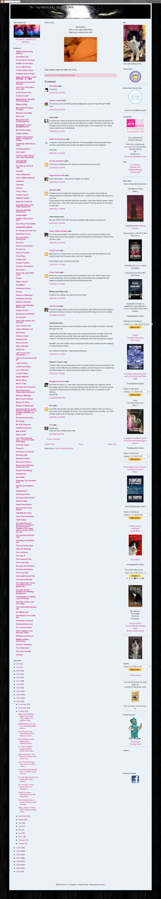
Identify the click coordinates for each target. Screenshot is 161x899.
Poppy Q (19, 448)
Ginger (19, 278)
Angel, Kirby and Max (58, 231)
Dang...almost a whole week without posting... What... (27, 810)
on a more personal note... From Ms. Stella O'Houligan (25, 439)
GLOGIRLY (20, 285)
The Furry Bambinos (24, 569)
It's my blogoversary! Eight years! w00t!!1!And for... (26, 741)
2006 (18, 861)
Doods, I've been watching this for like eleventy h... (26, 795)
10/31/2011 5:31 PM (57, 93)
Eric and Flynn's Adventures (22, 238)
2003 (18, 872)
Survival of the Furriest (25, 498)
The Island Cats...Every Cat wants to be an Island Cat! (25, 584)
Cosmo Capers (22, 195)
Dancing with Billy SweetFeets (23, 211)
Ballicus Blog (21, 104)
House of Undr (22, 310)
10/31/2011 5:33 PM (57, 110)
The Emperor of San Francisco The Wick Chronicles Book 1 (135, 469)
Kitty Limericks (22, 346)
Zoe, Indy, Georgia (23, 651)
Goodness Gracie (23, 288)
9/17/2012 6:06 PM (56, 434)
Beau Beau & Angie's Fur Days (25, 109)
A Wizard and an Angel (25, 74)
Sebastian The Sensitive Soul (26, 481)
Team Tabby (21, 520)
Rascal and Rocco (23, 462)
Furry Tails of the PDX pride (25, 274)
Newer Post (49, 444)
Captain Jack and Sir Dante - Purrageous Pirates (24, 138)
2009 (18, 851)
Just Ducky (54, 306)
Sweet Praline (21, 501)
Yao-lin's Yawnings (24, 644)
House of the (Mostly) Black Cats (25, 306)
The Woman (135, 165)
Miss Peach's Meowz (24, 399)
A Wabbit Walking (135, 170)
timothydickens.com (24, 624)
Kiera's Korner (22, 343)
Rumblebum (21, 474)
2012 (18, 698)
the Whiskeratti (22, 612)
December (22, 704)
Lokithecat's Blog (23, 367)
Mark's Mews (21, 380)
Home (81, 444)
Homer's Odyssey (23, 302)
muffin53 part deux (24, 428)
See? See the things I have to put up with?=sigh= (26, 764)
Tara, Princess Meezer (25, 516)
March (21, 837)
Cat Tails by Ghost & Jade (24, 167)
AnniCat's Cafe (22, 96)
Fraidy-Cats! (21, 259)
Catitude (19, 171)
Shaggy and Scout (57, 381)
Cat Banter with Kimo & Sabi (25, 144)
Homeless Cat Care (24, 298)
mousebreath (129, 147)
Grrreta (19, 292)
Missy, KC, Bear (22, 402)
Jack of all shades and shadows (25, 321)
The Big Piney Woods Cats (25, 536)
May (20, 830)
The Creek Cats (22, 563)
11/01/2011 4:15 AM (57, 284)
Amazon (137, 265)
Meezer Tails (21, 384)
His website (135, 742)
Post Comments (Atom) (64, 448)
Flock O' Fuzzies (23, 253)
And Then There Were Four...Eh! (25, 88)
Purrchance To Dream (25, 452)
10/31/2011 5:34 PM (57, 131)
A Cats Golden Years (24, 70)
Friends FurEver (22, 263)
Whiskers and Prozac (25, 636)
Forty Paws (20, 256)
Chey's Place (21, 191)
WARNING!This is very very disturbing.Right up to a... (27, 726)
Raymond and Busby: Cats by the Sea (25, 466)
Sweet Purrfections (57, 139)
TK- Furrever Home (24, 627)
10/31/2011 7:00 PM (57, 182)
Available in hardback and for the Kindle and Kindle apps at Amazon (135, 440)
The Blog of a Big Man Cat (25, 541)
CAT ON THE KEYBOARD (21, 161)
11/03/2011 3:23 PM (57, 417)
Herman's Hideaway (24, 295)
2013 (18, 695)
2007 (18, 858)
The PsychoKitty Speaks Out (26, 608)
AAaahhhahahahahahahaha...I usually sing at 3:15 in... (27, 772)
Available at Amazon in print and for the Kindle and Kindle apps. (135, 376)
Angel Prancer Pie (56, 175)
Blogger (102, 885)
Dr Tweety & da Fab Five (26, 231)
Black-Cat (20, 116)
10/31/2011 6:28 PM (57, 168)
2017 (18, 681)
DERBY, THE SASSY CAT (24, 219)
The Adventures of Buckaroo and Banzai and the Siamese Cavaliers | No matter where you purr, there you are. (25, 527)
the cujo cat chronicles (25, 566)
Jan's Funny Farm (23, 326)
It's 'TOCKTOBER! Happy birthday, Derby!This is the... (26, 749)
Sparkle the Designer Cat (24, 486)
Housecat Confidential (25, 314)
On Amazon (135, 560)
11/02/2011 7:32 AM (57, 373)
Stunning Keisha (23, 494)
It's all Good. (21, 317)
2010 (18, 848)
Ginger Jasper (22, 282)
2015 (18, 688)
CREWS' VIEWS (22, 198)
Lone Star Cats (22, 370)
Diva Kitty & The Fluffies (26, 224)
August (21, 820)
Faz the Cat (20, 249)
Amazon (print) (135, 623)
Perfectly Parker (22, 445)
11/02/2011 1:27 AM (57, 354)
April (20, 833)
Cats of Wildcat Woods (25, 178)
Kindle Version (135, 526)
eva (50, 425)
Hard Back (135, 528)
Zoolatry (19, 655)
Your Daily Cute (22, 648)
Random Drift (21, 455)
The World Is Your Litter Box (25, 616)
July (20, 823)
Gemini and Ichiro (56, 161)
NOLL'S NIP (21, 435)
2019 (18, 674)
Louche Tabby (22, 373)
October (21, 711)
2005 (18, 865)
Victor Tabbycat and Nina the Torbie (24, 632)
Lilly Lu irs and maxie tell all (26, 359)
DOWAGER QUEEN (24, 227)
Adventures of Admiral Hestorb (25, 83)
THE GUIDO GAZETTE (25, 576)
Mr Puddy (53, 86)
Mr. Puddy (20, 421)
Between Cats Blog (24, 113)
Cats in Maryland (23, 174)
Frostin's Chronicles (24, 266)
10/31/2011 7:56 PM (57, 223)
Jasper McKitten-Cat (24, 329)
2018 (18, 678)
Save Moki (20, 477)
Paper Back (135, 531)
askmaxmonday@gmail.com (135, 156)
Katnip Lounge (55, 100)
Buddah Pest (135, 167)
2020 (18, 671)
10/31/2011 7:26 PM (57, 209)
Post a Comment (53, 439)
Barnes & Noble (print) (135, 631)
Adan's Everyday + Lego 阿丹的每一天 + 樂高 (26, 78)
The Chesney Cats (23, 559)
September (22, 816)
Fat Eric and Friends (24, 246)
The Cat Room (22, 552)
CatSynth (20, 181)
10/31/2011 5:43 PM (57, 153)
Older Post (112, 444)
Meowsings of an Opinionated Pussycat (25, 391)
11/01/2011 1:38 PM (57, 298)
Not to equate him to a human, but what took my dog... (27, 802)
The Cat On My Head (24, 546)
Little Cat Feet (21, 363)
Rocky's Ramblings (24, 470)
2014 (18, 691)
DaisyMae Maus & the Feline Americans (25, 206)
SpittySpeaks (21, 491)
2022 (18, 664)
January (21, 843)
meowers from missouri (25, 387)
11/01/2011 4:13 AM (57, 264)
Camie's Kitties (22, 133)
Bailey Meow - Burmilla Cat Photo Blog (25, 100)
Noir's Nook (21, 431)
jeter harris (20, 333)
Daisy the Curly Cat (24, 202)
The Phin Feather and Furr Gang (25, 603)
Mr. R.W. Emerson (23, 424)
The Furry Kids (22, 573)
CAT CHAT (20, 152)
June (20, 826)
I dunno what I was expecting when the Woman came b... (26, 734)
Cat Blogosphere (23, 149)
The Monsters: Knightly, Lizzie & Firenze (26, 597)
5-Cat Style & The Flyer (25, 60)
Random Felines (23, 458)
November (22, 708)
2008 (18, 855)
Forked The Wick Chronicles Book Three (135, 337)
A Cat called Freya (23, 67)
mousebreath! (135, 172)
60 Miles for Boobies (24, 63)
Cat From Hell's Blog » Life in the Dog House (25, 156)
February (22, 840)
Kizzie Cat (20, 349)
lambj (51, 117)
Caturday (20, 185)
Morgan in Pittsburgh (25, 406)
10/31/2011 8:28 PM (57, 243)
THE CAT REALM (23, 549)
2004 (18, 868)
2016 (18, 684)
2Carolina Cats (22, 57)
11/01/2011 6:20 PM (57, 315)
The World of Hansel (24, 621)
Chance (19, 188)
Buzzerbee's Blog (23, 130)
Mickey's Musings (23, 395)
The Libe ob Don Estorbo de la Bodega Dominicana (25, 591)
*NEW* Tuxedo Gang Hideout (24, 52)
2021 (18, 667)
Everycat (19, 242)
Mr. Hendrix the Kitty (24, 418)
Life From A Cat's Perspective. (23, 354)
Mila (51, 405)
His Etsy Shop (135, 744)
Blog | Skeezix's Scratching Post (22, 120)
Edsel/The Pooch (23, 234)
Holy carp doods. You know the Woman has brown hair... (27, 756)
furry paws (20, 270)
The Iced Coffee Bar (24, 579)
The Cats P (20, 556)
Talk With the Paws (24, 513)
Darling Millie (21, 215)
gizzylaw (52, 190)
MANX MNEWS (22, 377)
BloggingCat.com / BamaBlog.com (23, 126)
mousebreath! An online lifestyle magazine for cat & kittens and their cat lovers (26, 411)
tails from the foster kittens (24, 509)
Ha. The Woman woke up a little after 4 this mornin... (28, 779)
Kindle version (135, 675)
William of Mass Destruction (22, 640)
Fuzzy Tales (54, 250)
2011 (18, 701)
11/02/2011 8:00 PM (57, 398)
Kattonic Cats (21, 339)
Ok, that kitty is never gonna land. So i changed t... (26, 787)
